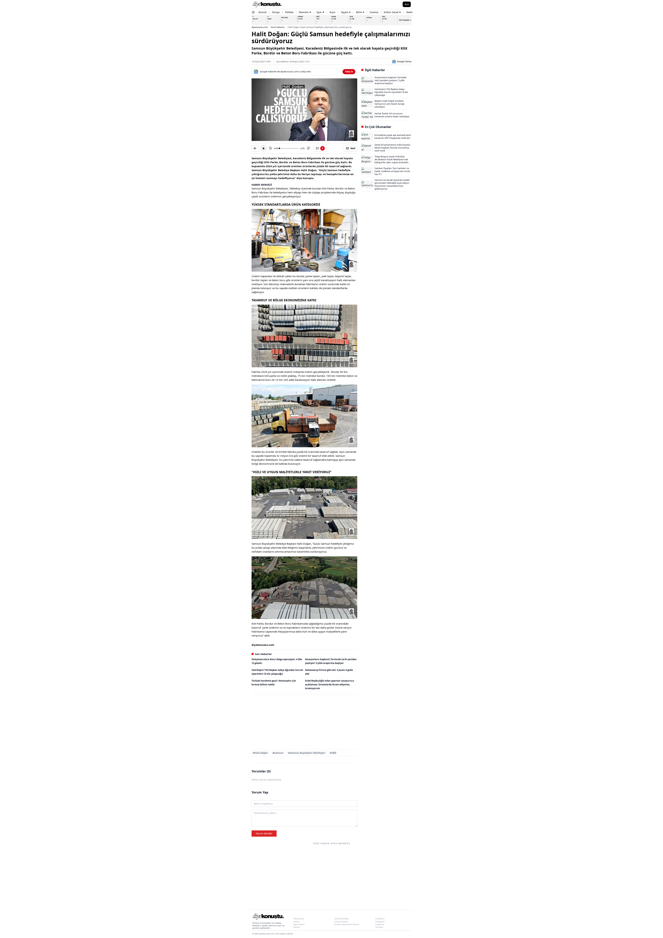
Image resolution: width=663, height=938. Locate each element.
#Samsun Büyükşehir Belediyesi (306, 752)
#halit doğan (260, 752)
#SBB (333, 752)
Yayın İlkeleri (299, 924)
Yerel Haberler (278, 27)
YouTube (379, 927)
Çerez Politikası (341, 921)
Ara (407, 4)
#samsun (278, 752)
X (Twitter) (379, 918)
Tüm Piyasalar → (405, 20)
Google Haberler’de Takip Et (346, 924)
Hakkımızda (298, 918)
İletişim (296, 927)
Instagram (380, 921)
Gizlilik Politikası (341, 918)
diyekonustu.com (260, 27)
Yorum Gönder (264, 833)
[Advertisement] (304, 722)
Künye (296, 921)
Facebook (379, 924)
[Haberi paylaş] (255, 148)
